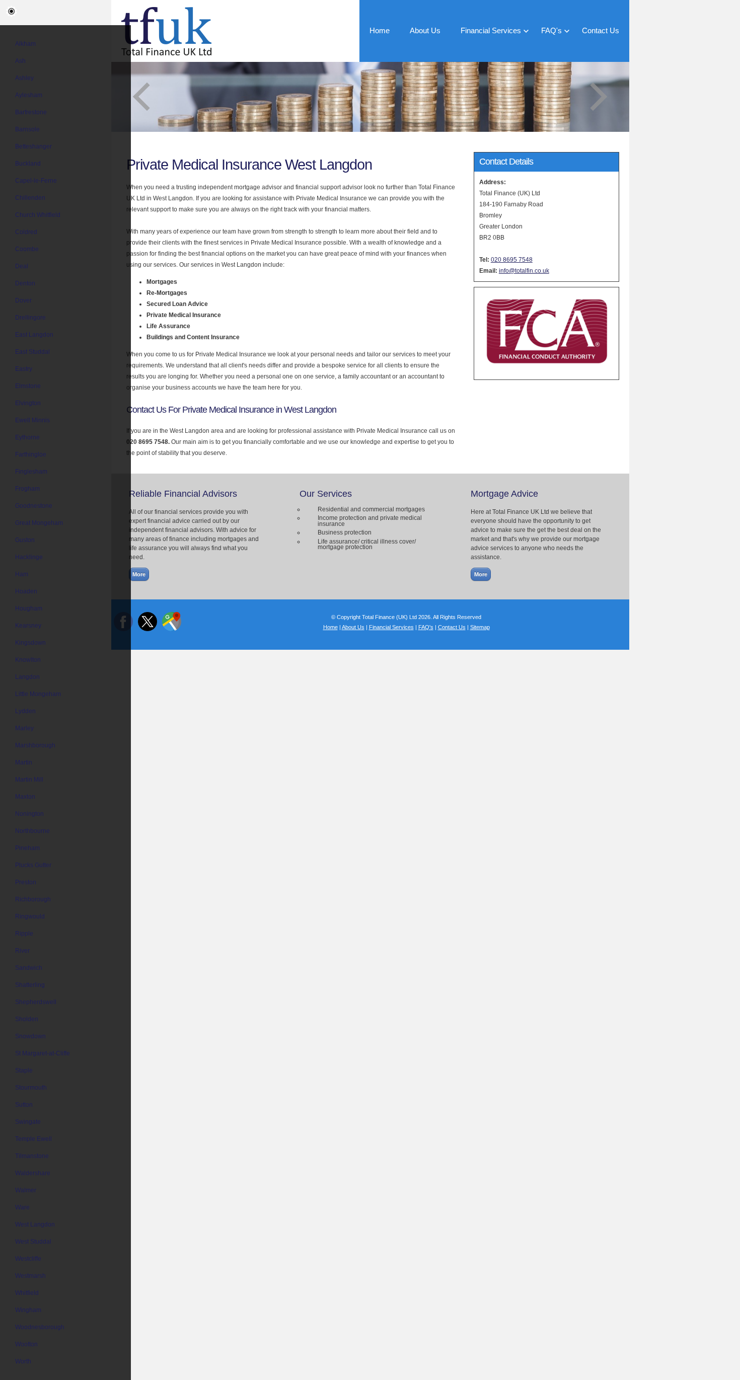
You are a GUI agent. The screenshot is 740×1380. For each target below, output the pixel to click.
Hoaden (26, 591)
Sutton (24, 1104)
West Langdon (35, 1224)
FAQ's (551, 31)
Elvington (28, 403)
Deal (21, 266)
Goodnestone (33, 505)
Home (379, 31)
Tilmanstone (32, 1156)
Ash (20, 60)
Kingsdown (30, 642)
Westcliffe (28, 1258)
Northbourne (32, 830)
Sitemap (480, 627)
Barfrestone (31, 112)
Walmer (25, 1190)
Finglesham (31, 471)
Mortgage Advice (504, 494)
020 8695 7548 (512, 259)
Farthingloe (30, 454)
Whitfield (27, 1292)
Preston (25, 882)
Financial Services (491, 31)
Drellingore (30, 317)
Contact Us (600, 31)
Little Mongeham (38, 694)
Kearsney (28, 625)
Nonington (29, 813)
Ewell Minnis (32, 420)
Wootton (26, 1344)
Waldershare (32, 1173)
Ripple (24, 933)
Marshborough (35, 745)
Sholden (26, 1019)
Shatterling (30, 984)
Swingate (28, 1121)
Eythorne (27, 437)
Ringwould (30, 916)
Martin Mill (29, 779)
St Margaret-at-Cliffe (42, 1053)
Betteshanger (33, 146)
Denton (25, 283)
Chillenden (30, 197)
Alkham (25, 43)
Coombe (27, 249)
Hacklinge (29, 557)
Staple (24, 1070)
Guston (25, 540)
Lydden (25, 711)
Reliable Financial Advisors (183, 494)
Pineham (27, 848)
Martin (23, 762)
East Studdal (32, 351)
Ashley (24, 78)
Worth (23, 1361)
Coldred (26, 232)
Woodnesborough (39, 1327)
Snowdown (30, 1036)
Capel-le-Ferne (36, 180)
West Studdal (33, 1241)
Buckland (28, 163)
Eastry (23, 368)
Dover (23, 300)
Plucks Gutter (33, 865)
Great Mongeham (39, 522)
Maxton (25, 796)
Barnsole (27, 129)
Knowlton (28, 659)
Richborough (33, 899)
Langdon (27, 676)
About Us (425, 31)
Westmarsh (30, 1275)
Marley (24, 728)
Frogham (27, 488)
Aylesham (28, 95)
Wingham (28, 1310)
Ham (21, 574)
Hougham (28, 608)
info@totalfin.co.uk (524, 270)
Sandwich (28, 967)
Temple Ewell (33, 1138)
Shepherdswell (35, 1002)
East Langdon (34, 334)
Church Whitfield (37, 214)
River (22, 950)
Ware (22, 1207)
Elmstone (28, 386)
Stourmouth (31, 1087)
